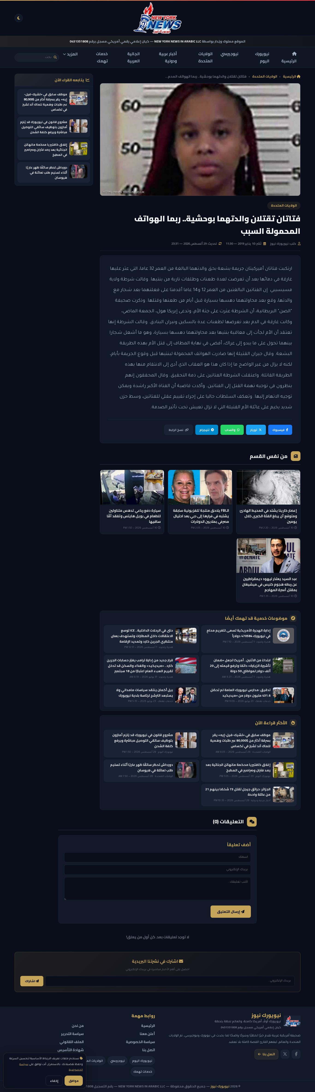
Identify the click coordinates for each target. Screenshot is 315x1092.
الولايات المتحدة (205, 57)
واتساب (230, 430)
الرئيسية (289, 60)
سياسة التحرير (72, 1034)
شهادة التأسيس (70, 1050)
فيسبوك (278, 430)
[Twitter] (285, 1054)
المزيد (72, 54)
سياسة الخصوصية (140, 1042)
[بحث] (55, 57)
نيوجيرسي (229, 53)
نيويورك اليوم (262, 57)
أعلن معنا (147, 1034)
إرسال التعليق (229, 911)
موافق (74, 1080)
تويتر (253, 430)
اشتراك (30, 981)
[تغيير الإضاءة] (19, 18)
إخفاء (54, 1080)
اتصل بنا (269, 1054)
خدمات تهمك (102, 57)
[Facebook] (296, 1054)
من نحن (78, 1026)
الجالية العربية (133, 57)
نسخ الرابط (176, 430)
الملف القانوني (71, 1042)
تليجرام (204, 430)
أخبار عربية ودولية (168, 57)
